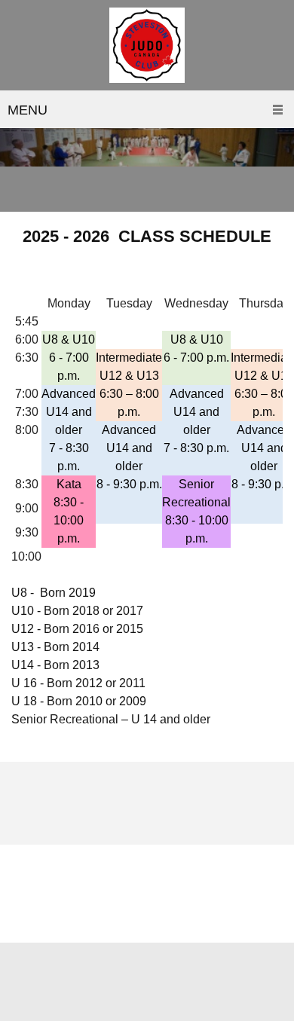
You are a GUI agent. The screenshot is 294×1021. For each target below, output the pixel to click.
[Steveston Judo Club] (147, 45)
